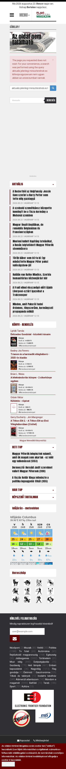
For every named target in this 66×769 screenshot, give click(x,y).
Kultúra (25, 686)
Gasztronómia (43, 672)
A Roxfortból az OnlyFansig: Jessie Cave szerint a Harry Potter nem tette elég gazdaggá (32, 195)
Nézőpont (15, 647)
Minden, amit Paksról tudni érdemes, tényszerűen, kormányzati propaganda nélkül (33, 307)
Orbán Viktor (17, 397)
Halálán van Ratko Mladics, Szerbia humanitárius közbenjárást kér (32, 276)
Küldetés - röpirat (20, 401)
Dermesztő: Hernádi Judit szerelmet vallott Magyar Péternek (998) (32, 469)
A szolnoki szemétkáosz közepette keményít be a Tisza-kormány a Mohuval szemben (32, 211)
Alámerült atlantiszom (27, 679)
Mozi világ (16, 662)
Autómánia (44, 651)
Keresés (51, 100)
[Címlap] (44, 15)
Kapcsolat (24, 740)
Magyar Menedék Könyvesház (33, 440)
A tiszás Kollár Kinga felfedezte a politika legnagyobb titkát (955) (30, 479)
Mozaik (27, 647)
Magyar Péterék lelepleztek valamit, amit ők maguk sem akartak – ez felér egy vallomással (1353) (33, 457)
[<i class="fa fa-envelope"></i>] (15, 638)
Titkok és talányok (20, 676)
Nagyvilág (36, 669)
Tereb (46, 683)
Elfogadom (8, 764)
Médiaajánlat (42, 740)
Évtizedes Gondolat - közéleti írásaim (31, 334)
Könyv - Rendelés (22, 324)
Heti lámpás (34, 665)
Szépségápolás (41, 662)
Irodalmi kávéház (47, 676)
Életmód (28, 672)
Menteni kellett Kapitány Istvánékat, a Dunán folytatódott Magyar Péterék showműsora (33, 245)
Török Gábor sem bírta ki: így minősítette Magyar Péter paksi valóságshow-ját (30, 261)
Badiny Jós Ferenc (20, 350)
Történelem (45, 658)
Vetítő (40, 647)
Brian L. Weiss (17, 374)
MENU (23, 15)
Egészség (51, 654)
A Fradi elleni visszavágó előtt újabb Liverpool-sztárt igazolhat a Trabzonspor (33, 291)
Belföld (33, 683)
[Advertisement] (33, 140)
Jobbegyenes (22, 658)
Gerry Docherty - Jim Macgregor (27, 417)
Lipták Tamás (17, 331)
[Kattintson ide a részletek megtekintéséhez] (14, 342)
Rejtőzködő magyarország (24, 654)
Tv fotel (24, 651)
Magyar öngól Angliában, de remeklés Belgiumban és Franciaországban (28, 228)
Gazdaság (15, 665)
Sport (12, 686)
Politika (52, 647)
